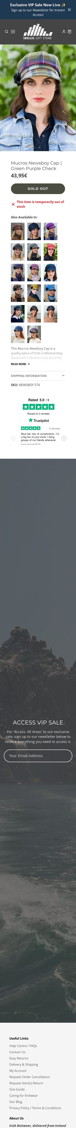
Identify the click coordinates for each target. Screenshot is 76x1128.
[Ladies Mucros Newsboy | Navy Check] (35, 233)
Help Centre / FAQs (23, 1046)
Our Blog (15, 1102)
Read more (18, 364)
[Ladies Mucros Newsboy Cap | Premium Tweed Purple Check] (35, 336)
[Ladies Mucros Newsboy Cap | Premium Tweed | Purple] (51, 233)
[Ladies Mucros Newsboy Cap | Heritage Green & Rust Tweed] (19, 253)
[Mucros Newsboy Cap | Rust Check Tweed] (19, 294)
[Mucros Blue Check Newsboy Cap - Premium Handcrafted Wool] (51, 294)
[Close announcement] (69, 9)
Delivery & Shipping (23, 1064)
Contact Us (17, 1052)
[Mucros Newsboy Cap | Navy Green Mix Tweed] (51, 274)
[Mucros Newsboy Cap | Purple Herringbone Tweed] (19, 274)
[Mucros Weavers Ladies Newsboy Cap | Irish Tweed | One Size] (35, 315)
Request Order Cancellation (29, 1077)
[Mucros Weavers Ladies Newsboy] (19, 315)
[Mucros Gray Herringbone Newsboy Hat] (35, 253)
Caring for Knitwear (23, 1095)
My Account (18, 1071)
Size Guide (17, 1089)
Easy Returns (18, 1058)
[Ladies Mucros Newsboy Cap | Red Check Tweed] (19, 233)
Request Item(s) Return (26, 1083)
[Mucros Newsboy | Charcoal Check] (51, 315)
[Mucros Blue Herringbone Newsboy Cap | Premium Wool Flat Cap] (19, 336)
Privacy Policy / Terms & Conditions (35, 1108)
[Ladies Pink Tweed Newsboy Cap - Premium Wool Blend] (35, 274)
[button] (35, 147)
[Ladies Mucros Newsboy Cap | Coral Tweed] (51, 253)
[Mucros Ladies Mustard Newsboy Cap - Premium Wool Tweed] (35, 294)
